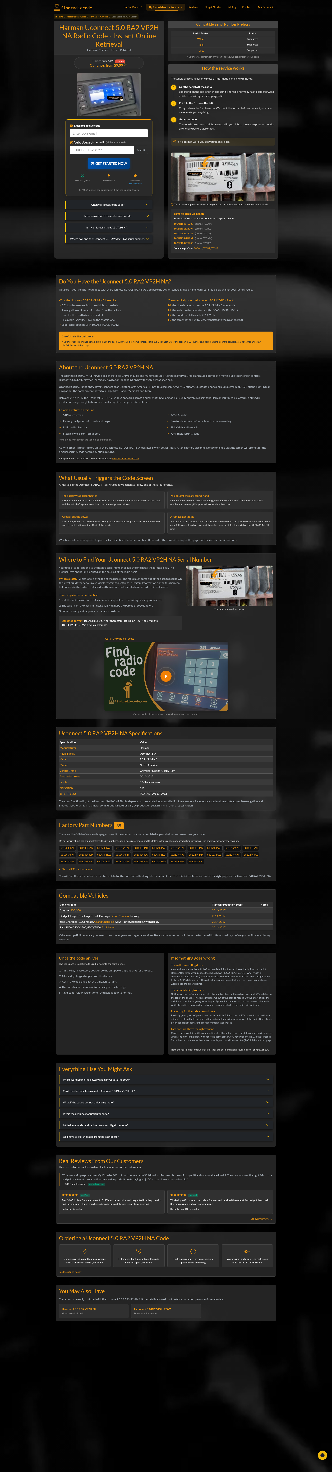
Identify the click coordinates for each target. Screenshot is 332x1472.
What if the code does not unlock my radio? (88, 1102)
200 (72, 910)
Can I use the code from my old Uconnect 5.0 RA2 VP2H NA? (99, 1091)
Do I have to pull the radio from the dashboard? (91, 1136)
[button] (133, 7)
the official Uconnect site (125, 458)
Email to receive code (87, 125)
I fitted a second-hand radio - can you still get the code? (95, 1125)
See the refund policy (70, 1271)
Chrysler (104, 16)
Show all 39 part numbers (77, 869)
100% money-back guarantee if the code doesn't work (110, 189)
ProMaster (108, 927)
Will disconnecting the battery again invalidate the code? (96, 1079)
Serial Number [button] (83, 142)
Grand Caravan (120, 916)
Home (60, 16)
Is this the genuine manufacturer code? (86, 1113)
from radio (100, 142)
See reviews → (135, 183)
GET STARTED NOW (111, 163)
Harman (93, 16)
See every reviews (260, 1218)
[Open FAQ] (322, 1455)
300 (78, 910)
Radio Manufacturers (76, 16)
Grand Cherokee (104, 921)
